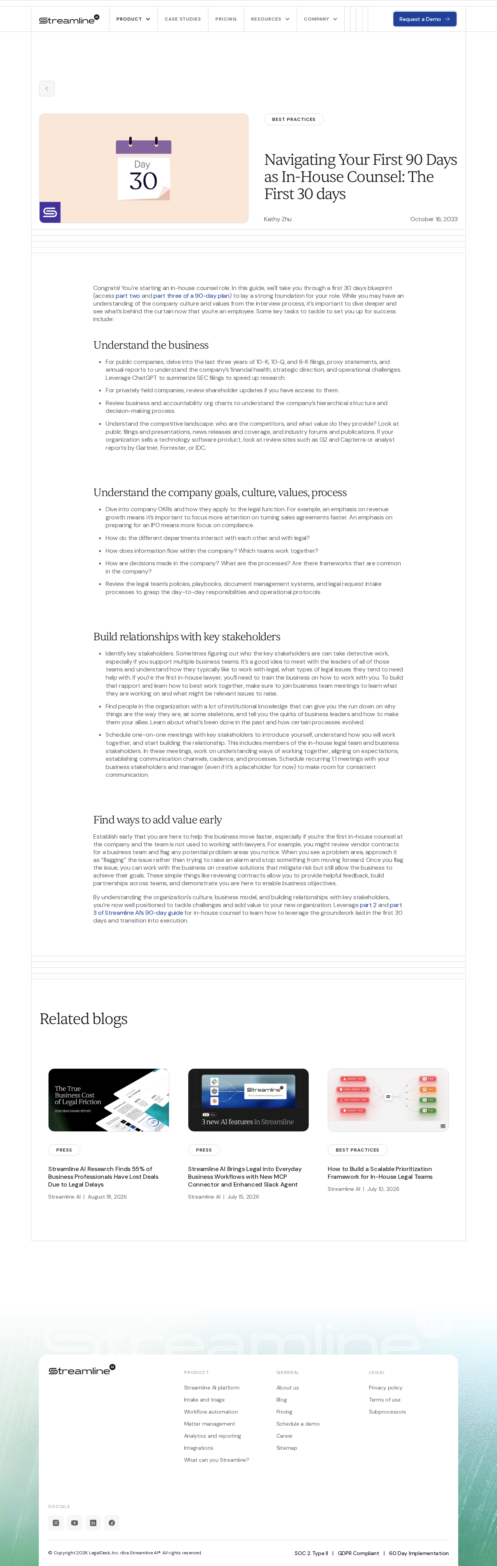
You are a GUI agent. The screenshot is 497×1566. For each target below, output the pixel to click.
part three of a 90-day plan (191, 296)
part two (128, 296)
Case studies (183, 19)
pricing (226, 19)
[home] (69, 19)
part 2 (368, 905)
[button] (133, 19)
